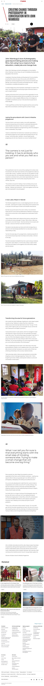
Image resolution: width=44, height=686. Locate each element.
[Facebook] (31, 679)
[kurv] (2, 1)
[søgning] (4, 1)
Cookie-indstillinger (14, 676)
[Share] (31, 24)
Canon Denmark (4, 679)
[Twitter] (39, 679)
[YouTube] (41, 679)
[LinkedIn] (36, 679)
